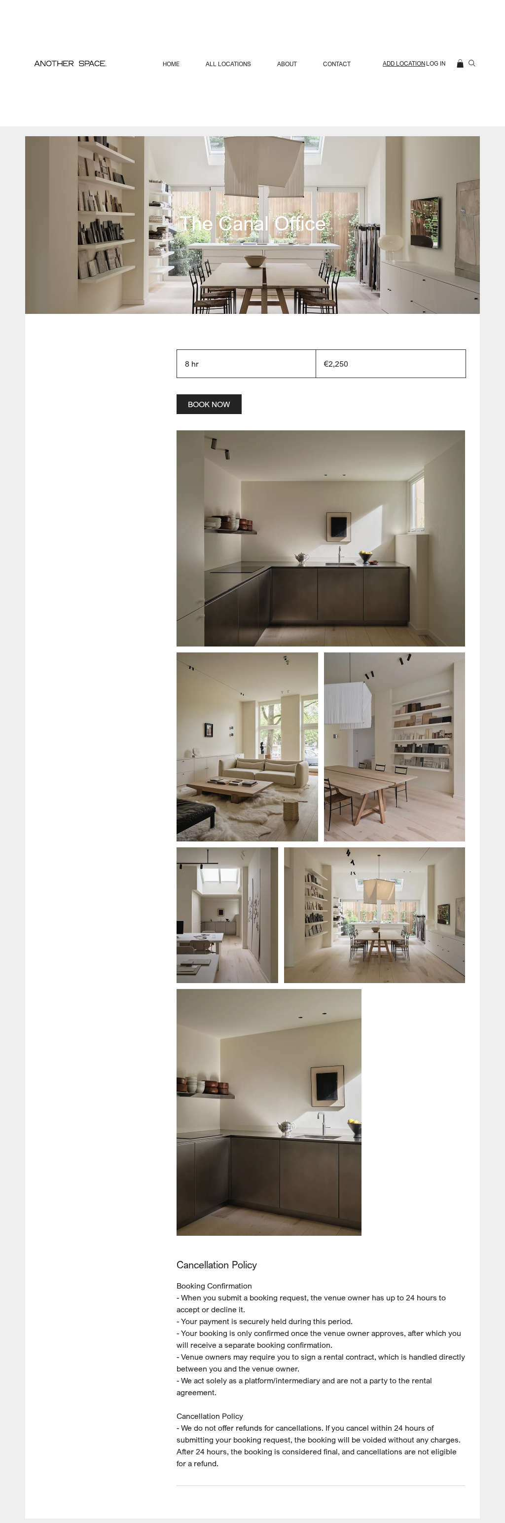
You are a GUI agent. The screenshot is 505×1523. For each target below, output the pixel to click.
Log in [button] (435, 63)
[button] (460, 63)
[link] (209, 404)
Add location (404, 63)
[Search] (472, 63)
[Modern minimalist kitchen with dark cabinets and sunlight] (321, 538)
